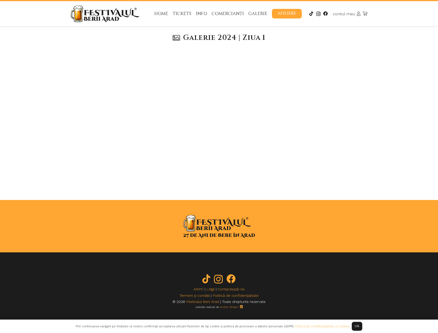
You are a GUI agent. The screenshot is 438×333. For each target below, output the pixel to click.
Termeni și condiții (195, 295)
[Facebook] (325, 13)
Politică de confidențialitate (235, 295)
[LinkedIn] (241, 306)
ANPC (198, 289)
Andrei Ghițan (229, 307)
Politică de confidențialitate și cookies (322, 326)
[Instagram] (318, 13)
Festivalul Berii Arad (202, 302)
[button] (271, 13)
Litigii (210, 289)
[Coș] (365, 13)
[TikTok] (311, 13)
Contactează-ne (231, 289)
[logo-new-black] (105, 13)
